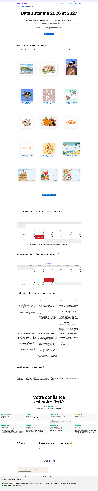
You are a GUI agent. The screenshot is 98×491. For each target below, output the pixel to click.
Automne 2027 (49, 280)
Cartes (19, 6)
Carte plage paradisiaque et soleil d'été (71, 156)
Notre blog (41, 476)
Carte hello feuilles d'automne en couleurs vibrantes (71, 129)
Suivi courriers (27, 476)
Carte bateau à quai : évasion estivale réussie (27, 76)
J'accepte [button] (4, 485)
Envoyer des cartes (70, 476)
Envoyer (57, 3)
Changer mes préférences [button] (17, 485)
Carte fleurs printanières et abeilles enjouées (71, 103)
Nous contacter (20, 476)
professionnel (78, 1)
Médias (45, 476)
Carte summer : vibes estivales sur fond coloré (49, 103)
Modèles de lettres (53, 476)
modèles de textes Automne (69, 300)
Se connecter (78, 3)
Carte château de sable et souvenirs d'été (27, 182)
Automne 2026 (40, 237)
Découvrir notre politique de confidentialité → (66, 483)
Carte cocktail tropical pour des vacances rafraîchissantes (49, 182)
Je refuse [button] (9, 485)
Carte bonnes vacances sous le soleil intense (71, 76)
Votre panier (70, 3)
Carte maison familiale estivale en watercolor (49, 76)
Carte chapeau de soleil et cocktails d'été (26, 103)
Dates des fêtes (24, 6)
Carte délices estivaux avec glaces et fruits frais (71, 182)
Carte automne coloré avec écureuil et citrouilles (49, 156)
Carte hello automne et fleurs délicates (27, 156)
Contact (63, 3)
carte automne (61, 49)
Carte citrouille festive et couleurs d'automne (49, 129)
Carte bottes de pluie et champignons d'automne (27, 129)
